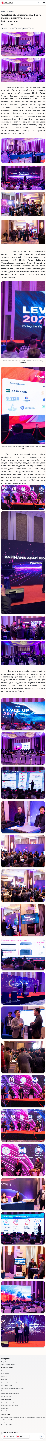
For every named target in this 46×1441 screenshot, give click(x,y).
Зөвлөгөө (4, 1376)
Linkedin (26, 28)
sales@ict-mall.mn (7, 1422)
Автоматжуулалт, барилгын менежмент (13, 1388)
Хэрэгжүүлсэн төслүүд (8, 1364)
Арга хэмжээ (11, 11)
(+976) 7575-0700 (6, 1424)
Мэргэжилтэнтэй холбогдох (9, 1405)
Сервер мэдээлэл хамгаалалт (10, 1393)
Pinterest (19, 28)
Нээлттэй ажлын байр (8, 1403)
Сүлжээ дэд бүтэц (6, 1385)
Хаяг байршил (5, 1411)
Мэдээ (3, 11)
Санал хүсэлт (5, 1408)
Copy (32, 28)
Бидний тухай (5, 1362)
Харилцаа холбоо (6, 1391)
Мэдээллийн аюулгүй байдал (10, 1383)
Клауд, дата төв (6, 1396)
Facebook (5, 28)
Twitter (12, 28)
